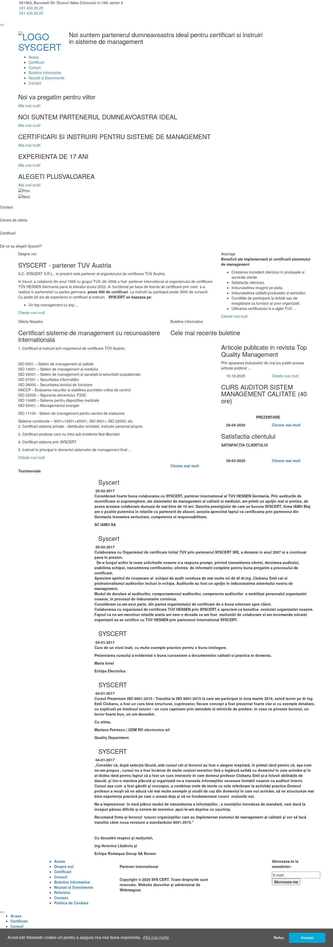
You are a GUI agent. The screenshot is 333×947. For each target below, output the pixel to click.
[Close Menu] (2, 912)
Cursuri (35, 67)
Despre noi (63, 866)
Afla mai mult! (29, 105)
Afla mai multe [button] (156, 937)
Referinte (62, 892)
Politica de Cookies (71, 902)
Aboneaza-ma (286, 881)
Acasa (34, 57)
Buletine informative (45, 72)
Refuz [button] (279, 938)
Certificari (36, 62)
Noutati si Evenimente (47, 77)
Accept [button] (307, 938)
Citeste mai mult (32, 312)
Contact (35, 83)
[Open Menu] (2, 25)
